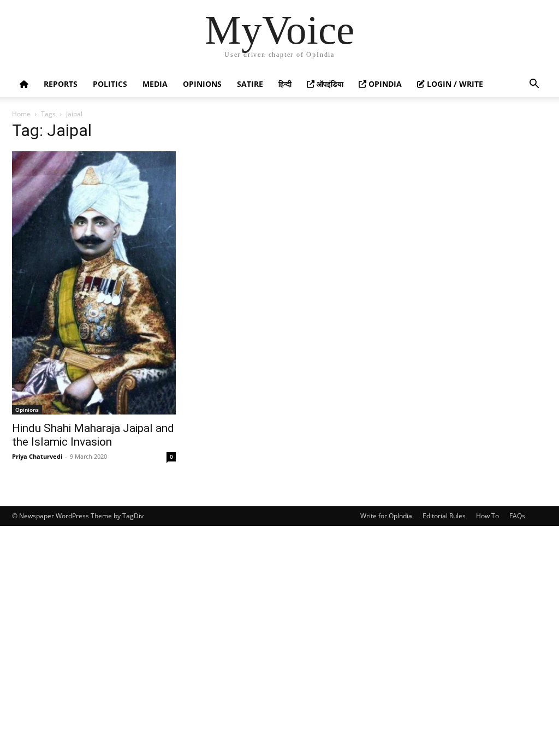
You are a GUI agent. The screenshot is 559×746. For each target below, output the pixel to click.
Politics (110, 84)
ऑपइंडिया (328, 84)
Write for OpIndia (386, 515)
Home (21, 114)
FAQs (517, 515)
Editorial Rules (444, 515)
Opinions (202, 84)
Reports (61, 84)
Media (155, 84)
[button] (534, 85)
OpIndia (384, 84)
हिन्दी (285, 84)
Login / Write (454, 84)
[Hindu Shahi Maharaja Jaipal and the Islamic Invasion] (94, 283)
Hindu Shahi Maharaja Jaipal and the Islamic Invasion (93, 435)
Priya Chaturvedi (37, 456)
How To (487, 515)
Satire (250, 84)
